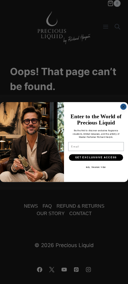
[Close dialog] (123, 107)
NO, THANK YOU (96, 167)
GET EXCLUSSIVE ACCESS (96, 157)
